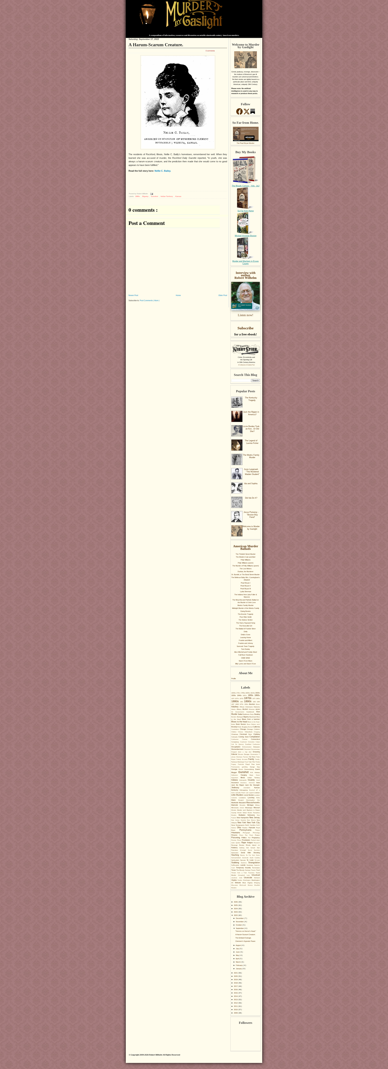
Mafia (258, 797)
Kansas (178, 196)
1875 (254, 698)
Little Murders (237, 795)
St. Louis (251, 860)
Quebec (238, 843)
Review (242, 845)
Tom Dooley (245, 649)
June (238, 952)
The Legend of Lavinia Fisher (251, 441)
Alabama (257, 707)
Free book (255, 764)
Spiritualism (235, 860)
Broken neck (255, 724)
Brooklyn (234, 727)
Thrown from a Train (239, 873)
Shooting (256, 853)
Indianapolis (243, 780)
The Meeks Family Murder (251, 456)
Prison (239, 840)
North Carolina (250, 825)
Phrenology (256, 833)
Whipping (257, 883)
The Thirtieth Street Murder (246, 554)
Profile (233, 678)
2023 (236, 912)
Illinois (244, 777)
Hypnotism (236, 777)
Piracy (242, 835)
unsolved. (235, 878)
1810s (252, 693)
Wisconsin (235, 885)
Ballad (240, 714)
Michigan (251, 805)
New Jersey (254, 817)
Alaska (234, 709)
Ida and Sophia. (251, 483)
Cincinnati (244, 734)
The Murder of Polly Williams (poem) (245, 566)
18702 (242, 698)
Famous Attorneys (238, 762)
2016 (236, 989)
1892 (255, 702)
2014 (236, 996)
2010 (236, 1009)
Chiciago (250, 729)
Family (251, 759)
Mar (258, 800)
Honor (258, 775)
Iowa (258, 782)
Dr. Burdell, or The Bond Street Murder (245, 574)
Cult (233, 744)
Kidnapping (244, 790)
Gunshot (155, 196)
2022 (236, 915)
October (239, 925)
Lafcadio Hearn (240, 792)
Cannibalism (235, 729)
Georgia (235, 769)
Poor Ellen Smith (246, 617)
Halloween (236, 775)
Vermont (257, 878)
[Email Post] (151, 193)
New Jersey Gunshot (239, 820)
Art (233, 712)
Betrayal (240, 717)
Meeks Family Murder (245, 605)
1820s (257, 693)
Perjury (257, 830)
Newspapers (240, 825)
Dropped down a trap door (242, 752)
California (256, 727)
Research (257, 843)
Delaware (256, 747)
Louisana (235, 797)
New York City (253, 822)
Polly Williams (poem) (245, 563)
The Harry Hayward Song (245, 623)
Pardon (245, 828)
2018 (236, 983)
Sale (248, 848)
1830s (234, 695)
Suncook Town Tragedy (245, 646)
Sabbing (242, 848)
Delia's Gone (245, 634)
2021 (236, 973)
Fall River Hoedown (245, 655)
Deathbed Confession (252, 744)
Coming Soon (243, 737)
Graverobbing (249, 769)
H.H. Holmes (255, 772)
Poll (250, 838)
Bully (240, 727)
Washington (247, 880)
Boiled (233, 724)
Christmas (235, 734)
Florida (258, 762)
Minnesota (235, 807)
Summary (250, 865)
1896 (258, 702)
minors (242, 807)
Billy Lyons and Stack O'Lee (245, 664)
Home (178, 295)
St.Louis (257, 860)
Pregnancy (256, 838)
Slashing (235, 855)
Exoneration (255, 754)
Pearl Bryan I (245, 583)
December (240, 918)
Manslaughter (251, 800)
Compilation (254, 737)
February (239, 965)
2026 (236, 902)
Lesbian (257, 792)
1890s (248, 701)
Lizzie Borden (249, 795)
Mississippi (249, 807)
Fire (254, 762)
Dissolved (247, 749)
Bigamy (145, 196)
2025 (236, 905)
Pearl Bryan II (246, 586)
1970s (242, 704)
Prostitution (246, 840)
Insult (258, 780)
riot (259, 845)
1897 (233, 704)
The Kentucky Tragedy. (251, 399)
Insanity (252, 780)
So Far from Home (245, 211)
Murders (235, 815)
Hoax (252, 775)
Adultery (235, 707)
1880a (258, 698)
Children (234, 732)
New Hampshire (243, 818)
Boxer (249, 724)
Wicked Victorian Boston (245, 236)
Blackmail (252, 717)
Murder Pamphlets (254, 813)
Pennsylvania (247, 830)
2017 (236, 986)
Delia (245, 631)
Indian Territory (167, 196)
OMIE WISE (245, 658)
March (238, 962)
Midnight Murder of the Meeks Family (245, 608)
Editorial (234, 754)
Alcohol (245, 709)
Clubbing (256, 734)
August (238, 945)
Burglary (245, 727)
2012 (236, 1003)
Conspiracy (235, 742)
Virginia (234, 880)
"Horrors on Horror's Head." (245, 931)
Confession (236, 739)
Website (238, 883)
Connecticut (255, 739)
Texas (233, 870)
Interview (252, 782)
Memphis (243, 805)
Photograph (248, 833)
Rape (244, 842)
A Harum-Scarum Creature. (156, 44)
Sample (254, 848)
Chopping (257, 732)
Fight (250, 762)
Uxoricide (249, 877)
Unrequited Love (245, 875)
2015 (236, 993)
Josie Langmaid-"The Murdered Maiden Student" (251, 471)
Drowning (256, 752)
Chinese (241, 732)
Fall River (252, 757)
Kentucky (235, 790)
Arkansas (252, 709)
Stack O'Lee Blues (245, 661)
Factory (246, 757)
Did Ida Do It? (251, 498)
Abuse (258, 704)
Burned (250, 727)
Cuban (258, 742)
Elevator (241, 754)
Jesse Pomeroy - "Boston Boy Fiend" (251, 514)
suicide (243, 865)
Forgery (234, 764)
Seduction (236, 853)
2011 (236, 1006)
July (237, 949)
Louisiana (243, 797)
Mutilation (243, 815)
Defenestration (247, 747)
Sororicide (246, 858)
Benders (234, 717)
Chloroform (249, 732)
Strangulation (254, 862)
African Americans (247, 707)
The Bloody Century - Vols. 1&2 (245, 186)
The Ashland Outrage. (243, 938)
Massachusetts (253, 802)
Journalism (248, 787)
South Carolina (255, 858)
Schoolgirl (244, 850)
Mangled (242, 800)
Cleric (250, 734)
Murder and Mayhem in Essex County (245, 262)
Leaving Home (245, 637)
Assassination (240, 712)
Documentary (255, 749)
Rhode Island (252, 845)
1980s (246, 704)
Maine (234, 800)
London (257, 795)
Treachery (252, 873)
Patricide (252, 828)
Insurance (235, 782)
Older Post (222, 295)
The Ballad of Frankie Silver (246, 629)
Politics (244, 838)
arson (258, 709)
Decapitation (236, 747)
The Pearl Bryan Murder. (246, 143)
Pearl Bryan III (245, 589)
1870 (233, 698)
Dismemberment (237, 749)
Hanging (245, 775)
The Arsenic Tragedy (245, 614)
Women (251, 885)
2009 (236, 1013)
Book (238, 724)
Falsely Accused (242, 759)
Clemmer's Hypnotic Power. (245, 941)
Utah (241, 878)
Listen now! (245, 315)
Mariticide (235, 802)
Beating (257, 714)
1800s (247, 693)
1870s (248, 698)
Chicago (243, 729)
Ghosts (241, 769)
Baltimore (246, 714)
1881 (242, 702)
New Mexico (252, 820)
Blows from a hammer (251, 719)
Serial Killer (247, 853)
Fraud (248, 764)
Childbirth (257, 729)
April (237, 959)
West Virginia (248, 883)
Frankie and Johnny (245, 643)
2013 (236, 999)
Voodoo (240, 880)
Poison (257, 835)
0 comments (210, 51)
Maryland (242, 802)
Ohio (239, 827)
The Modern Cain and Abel (245, 557)
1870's (237, 698)
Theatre (253, 870)
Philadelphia (237, 833)
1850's (245, 695)
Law (247, 792)
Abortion (252, 704)
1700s (238, 693)
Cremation (252, 742)
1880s (137, 196)
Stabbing (236, 862)
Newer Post (133, 295)
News (233, 825)
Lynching (252, 797)
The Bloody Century (243, 870)
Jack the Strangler (252, 785)
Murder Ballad (242, 813)
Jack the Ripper (238, 785)
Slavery (243, 855)
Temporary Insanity (244, 868)
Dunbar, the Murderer (245, 571)
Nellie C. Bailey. (163, 171)
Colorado (234, 737)
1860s (257, 695)
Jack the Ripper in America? (251, 413)
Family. (257, 759)
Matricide (235, 805)
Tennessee (256, 868)
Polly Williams (246, 560)
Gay (258, 767)
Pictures (235, 835)
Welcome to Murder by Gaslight (251, 527)
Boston (244, 724)
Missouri (257, 807)
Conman (246, 739)
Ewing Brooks (246, 611)
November (240, 922)
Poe (247, 835)
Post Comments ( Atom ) (149, 300)
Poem (252, 835)
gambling (246, 767)
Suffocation (235, 865)
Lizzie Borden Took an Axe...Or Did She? (251, 428)
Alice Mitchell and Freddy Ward (245, 652)
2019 (236, 979)
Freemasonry (236, 767)
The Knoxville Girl (245, 626)
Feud (246, 762)
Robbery (235, 848)
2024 (236, 908)
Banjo (252, 714)
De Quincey (240, 744)
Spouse (243, 860)
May (237, 955)
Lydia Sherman (245, 591)
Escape (247, 754)
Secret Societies (254, 850)
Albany (239, 709)
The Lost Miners (246, 569)
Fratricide (242, 764)
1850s (251, 695)
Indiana (235, 780)
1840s (240, 695)
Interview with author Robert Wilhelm (245, 275)
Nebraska (252, 815)
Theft (258, 870)
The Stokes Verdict (246, 620)
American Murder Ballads (245, 547)
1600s (233, 693)
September (240, 928)
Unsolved (256, 875)
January (239, 969)
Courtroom (244, 742)
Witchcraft (243, 885)
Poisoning (236, 837)
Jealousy (237, 787)
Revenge (235, 845)
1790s (243, 693)
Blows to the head (239, 722)
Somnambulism (236, 858)
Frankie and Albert (245, 640)
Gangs (253, 767)
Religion (250, 843)
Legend (251, 792)
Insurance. (244, 782)
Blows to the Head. (254, 722)
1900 (237, 704)
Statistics (244, 863)
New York (242, 822)
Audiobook (251, 712)
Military (257, 805)
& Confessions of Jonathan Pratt (246, 365)
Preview (234, 840)
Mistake (234, 810)
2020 (236, 976)
